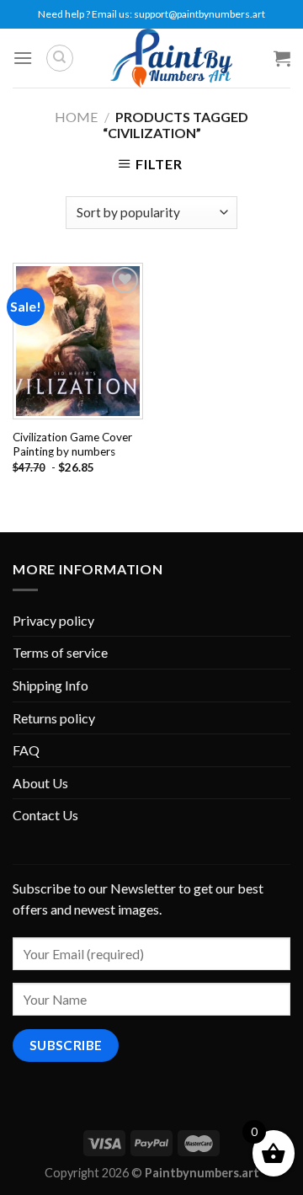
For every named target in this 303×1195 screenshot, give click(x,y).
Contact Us (45, 815)
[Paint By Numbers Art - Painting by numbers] (171, 58)
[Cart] (282, 58)
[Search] (59, 58)
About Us (40, 783)
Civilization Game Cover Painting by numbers (72, 444)
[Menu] (23, 57)
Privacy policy (53, 620)
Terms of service (60, 652)
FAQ (26, 750)
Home (76, 117)
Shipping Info (50, 685)
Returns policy (54, 718)
